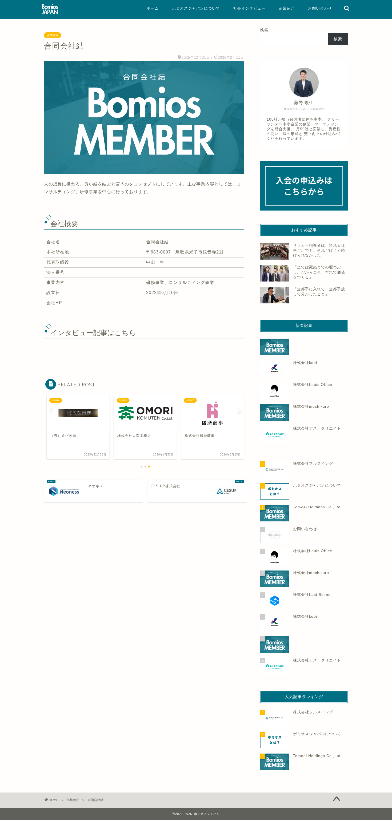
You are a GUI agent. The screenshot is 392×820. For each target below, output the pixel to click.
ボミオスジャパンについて (196, 8)
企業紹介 (287, 8)
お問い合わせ (320, 8)
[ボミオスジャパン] (49, 14)
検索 (264, 29)
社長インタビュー (249, 8)
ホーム (153, 8)
